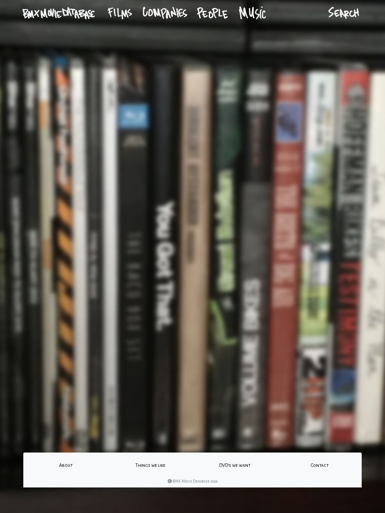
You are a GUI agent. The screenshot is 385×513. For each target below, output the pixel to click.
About (66, 465)
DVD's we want (234, 465)
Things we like (150, 465)
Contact (320, 465)
